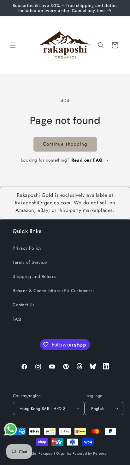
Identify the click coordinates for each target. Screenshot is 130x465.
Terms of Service (30, 262)
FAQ (17, 319)
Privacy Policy (27, 248)
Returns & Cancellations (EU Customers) (53, 290)
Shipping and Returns (34, 276)
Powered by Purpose (90, 453)
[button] (13, 45)
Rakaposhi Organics (54, 453)
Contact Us (24, 305)
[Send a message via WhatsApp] (10, 429)
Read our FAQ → (90, 160)
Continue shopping (65, 144)
